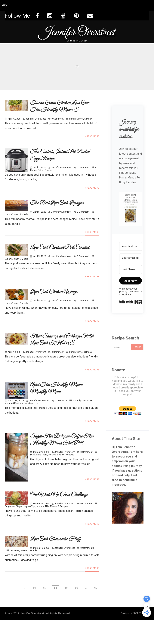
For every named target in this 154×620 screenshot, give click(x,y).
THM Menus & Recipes (56, 506)
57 (44, 587)
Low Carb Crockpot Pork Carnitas (60, 247)
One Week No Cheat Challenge (59, 494)
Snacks (48, 170)
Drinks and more (38, 454)
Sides (41, 170)
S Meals (88, 118)
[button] (130, 209)
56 (34, 587)
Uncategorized (31, 403)
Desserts (14, 550)
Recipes (70, 454)
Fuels (62, 454)
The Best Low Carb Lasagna (57, 203)
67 (95, 587)
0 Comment (57, 118)
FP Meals (53, 454)
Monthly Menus (81, 400)
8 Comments (87, 548)
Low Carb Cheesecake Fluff (55, 539)
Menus (40, 506)
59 (66, 587)
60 (76, 587)
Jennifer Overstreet (77, 32)
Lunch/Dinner (76, 118)
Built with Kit (130, 302)
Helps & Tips (29, 506)
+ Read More (92, 136)
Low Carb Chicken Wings (53, 291)
